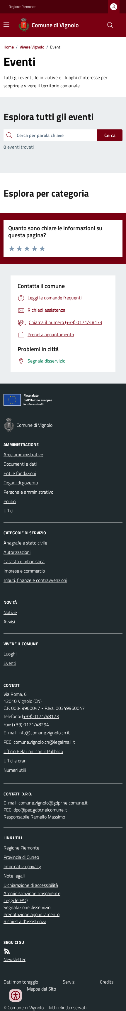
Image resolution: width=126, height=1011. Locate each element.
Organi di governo (21, 482)
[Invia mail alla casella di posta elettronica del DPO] (53, 802)
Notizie (10, 612)
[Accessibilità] (15, 995)
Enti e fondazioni (20, 473)
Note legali (14, 875)
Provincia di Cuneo (21, 857)
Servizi (69, 981)
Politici (10, 501)
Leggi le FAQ (16, 900)
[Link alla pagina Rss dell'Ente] (7, 951)
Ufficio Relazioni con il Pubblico (33, 751)
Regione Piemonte (22, 6)
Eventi (10, 663)
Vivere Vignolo (32, 47)
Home (9, 47)
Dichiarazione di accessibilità (31, 885)
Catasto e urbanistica (24, 561)
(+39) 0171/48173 (40, 716)
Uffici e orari (15, 760)
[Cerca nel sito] (107, 25)
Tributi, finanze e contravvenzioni (35, 580)
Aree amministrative (23, 454)
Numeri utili (15, 770)
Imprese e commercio (24, 570)
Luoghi (10, 653)
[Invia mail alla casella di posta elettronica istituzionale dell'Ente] (44, 732)
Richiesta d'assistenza (25, 921)
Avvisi (9, 621)
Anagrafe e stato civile (25, 542)
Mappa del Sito (41, 988)
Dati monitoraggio (21, 981)
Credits (106, 981)
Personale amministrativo (28, 491)
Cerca (109, 135)
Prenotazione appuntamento (31, 914)
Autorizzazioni (17, 552)
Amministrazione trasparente (32, 893)
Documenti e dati (20, 463)
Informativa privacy (22, 866)
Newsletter (14, 959)
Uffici (8, 510)
